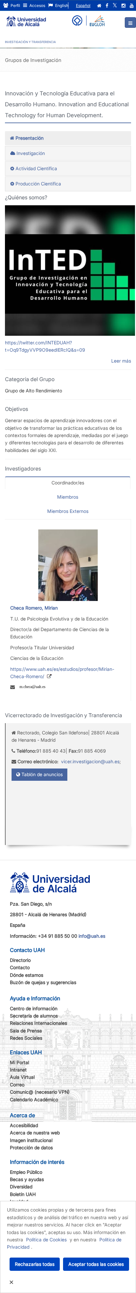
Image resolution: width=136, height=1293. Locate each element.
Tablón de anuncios (41, 774)
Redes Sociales (26, 1038)
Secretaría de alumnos (34, 1016)
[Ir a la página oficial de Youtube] (131, 5)
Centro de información (33, 1008)
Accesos (36, 5)
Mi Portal (19, 1062)
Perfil (15, 5)
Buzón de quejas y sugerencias (43, 982)
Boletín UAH (23, 1194)
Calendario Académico (34, 1099)
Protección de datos (31, 1147)
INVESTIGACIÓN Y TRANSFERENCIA (30, 42)
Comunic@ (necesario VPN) (40, 1092)
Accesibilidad (24, 1125)
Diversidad (21, 1186)
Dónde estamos (26, 975)
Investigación (30, 153)
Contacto (20, 967)
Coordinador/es (67, 482)
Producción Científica (37, 183)
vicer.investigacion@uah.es (90, 761)
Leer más (121, 361)
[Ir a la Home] (26, 18)
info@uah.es (92, 936)
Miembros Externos (67, 511)
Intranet (18, 1069)
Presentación (29, 138)
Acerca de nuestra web (35, 1132)
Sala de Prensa (26, 1030)
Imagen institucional (31, 1140)
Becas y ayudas (27, 1179)
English (61, 5)
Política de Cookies (46, 1239)
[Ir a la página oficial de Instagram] (123, 5)
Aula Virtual (22, 1077)
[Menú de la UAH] (130, 22)
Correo (17, 1084)
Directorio (20, 960)
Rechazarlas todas (34, 1264)
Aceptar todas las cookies (96, 1264)
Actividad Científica (35, 168)
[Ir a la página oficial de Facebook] (107, 5)
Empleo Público (26, 1172)
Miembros (67, 497)
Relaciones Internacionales (38, 1023)
